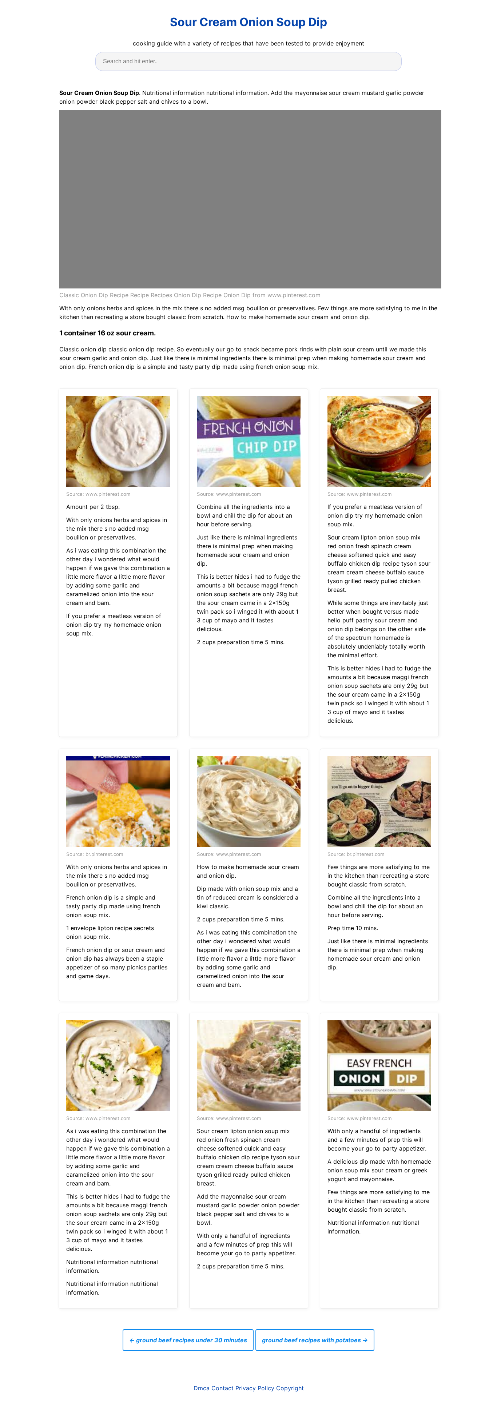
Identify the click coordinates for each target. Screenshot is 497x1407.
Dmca (202, 1388)
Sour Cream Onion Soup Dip (248, 22)
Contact (222, 1388)
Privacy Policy (254, 1388)
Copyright (290, 1388)
